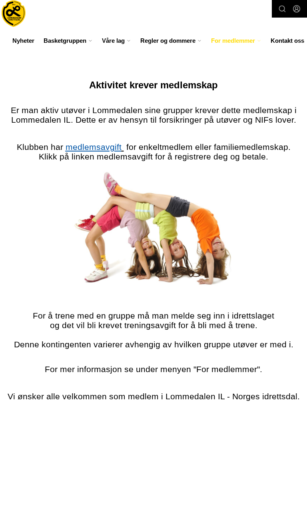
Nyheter (23, 40)
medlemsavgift (94, 146)
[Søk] (282, 9)
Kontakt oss (287, 40)
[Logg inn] (296, 9)
